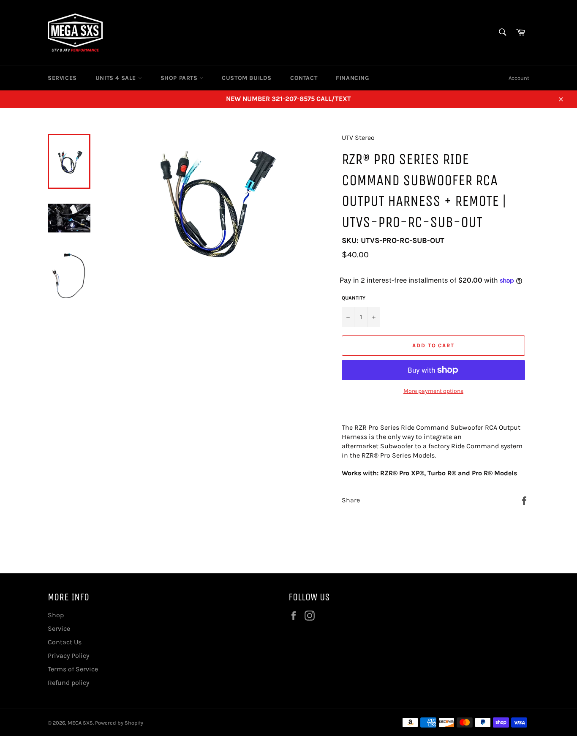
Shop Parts (180, 78)
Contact (303, 78)
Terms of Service (73, 669)
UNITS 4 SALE (116, 78)
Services (62, 78)
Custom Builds (247, 78)
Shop (56, 615)
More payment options (433, 391)
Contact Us (65, 642)
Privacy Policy (68, 655)
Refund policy (68, 683)
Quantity (353, 298)
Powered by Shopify (119, 723)
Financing (352, 78)
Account (519, 78)
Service (59, 628)
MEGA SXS (80, 723)
